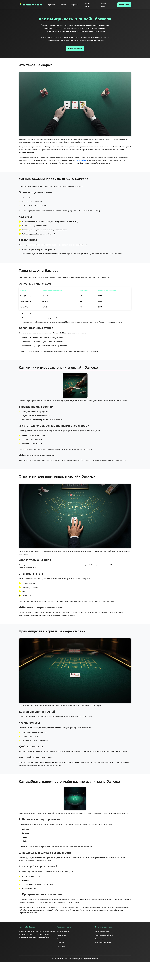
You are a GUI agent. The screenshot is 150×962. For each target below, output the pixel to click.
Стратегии (75, 5)
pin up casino (81, 160)
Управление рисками (102, 931)
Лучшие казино (103, 4)
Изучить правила (75, 48)
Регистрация (124, 5)
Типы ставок (61, 939)
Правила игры (61, 935)
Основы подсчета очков (102, 939)
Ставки (63, 5)
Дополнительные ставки (103, 942)
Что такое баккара (63, 931)
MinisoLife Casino (32, 4)
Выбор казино (87, 4)
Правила (51, 5)
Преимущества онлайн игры (104, 935)
